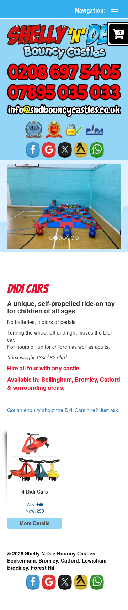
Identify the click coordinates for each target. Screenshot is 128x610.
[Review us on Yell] (81, 149)
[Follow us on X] (65, 149)
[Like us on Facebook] (33, 149)
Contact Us (61, 595)
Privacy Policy (28, 595)
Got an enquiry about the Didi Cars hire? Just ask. (63, 410)
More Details (35, 522)
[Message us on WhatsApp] (97, 149)
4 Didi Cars (35, 491)
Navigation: (90, 10)
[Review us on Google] (49, 149)
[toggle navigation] (114, 9)
